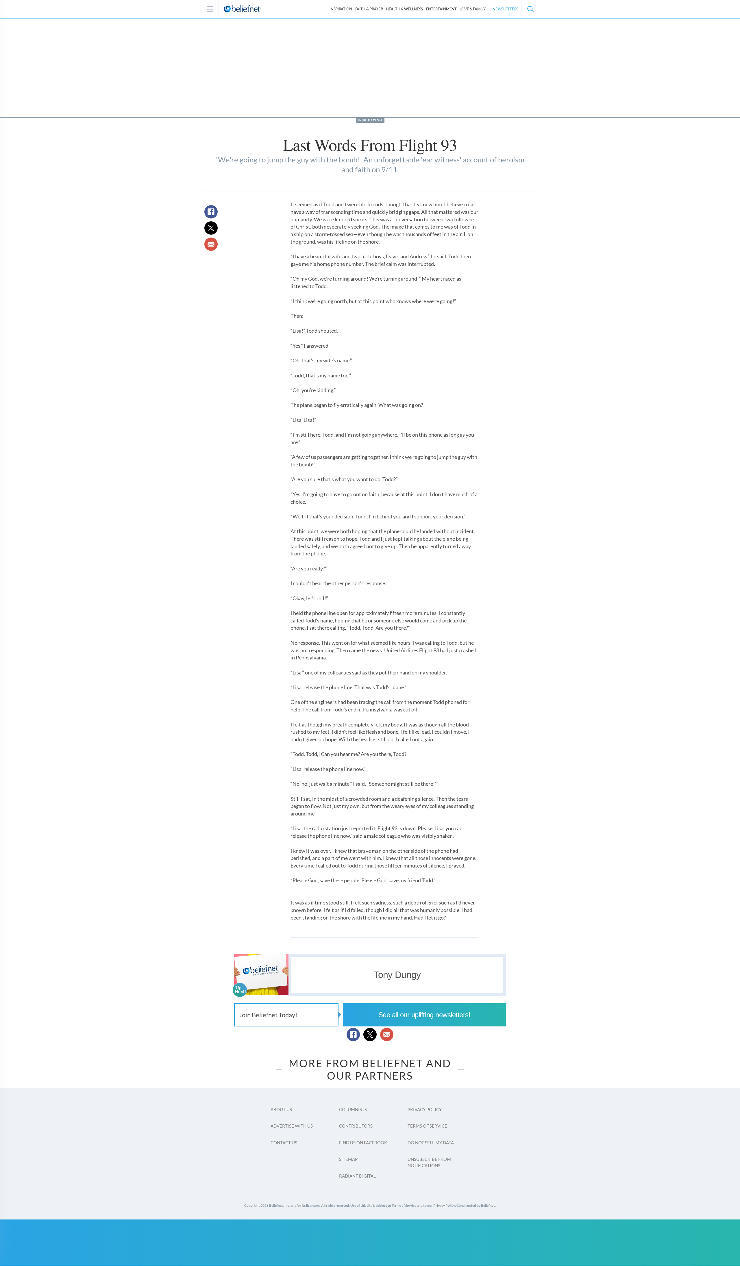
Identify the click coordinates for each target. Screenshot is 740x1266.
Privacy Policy (425, 1109)
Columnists (353, 1109)
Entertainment (441, 9)
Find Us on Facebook (363, 1142)
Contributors (356, 1125)
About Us (281, 1109)
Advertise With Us (292, 1125)
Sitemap (348, 1159)
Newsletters (505, 9)
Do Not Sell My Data (431, 1142)
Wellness (404, 9)
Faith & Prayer (369, 9)
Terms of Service (427, 1125)
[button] (530, 9)
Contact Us (284, 1142)
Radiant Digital (357, 1175)
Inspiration (341, 9)
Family (472, 9)
